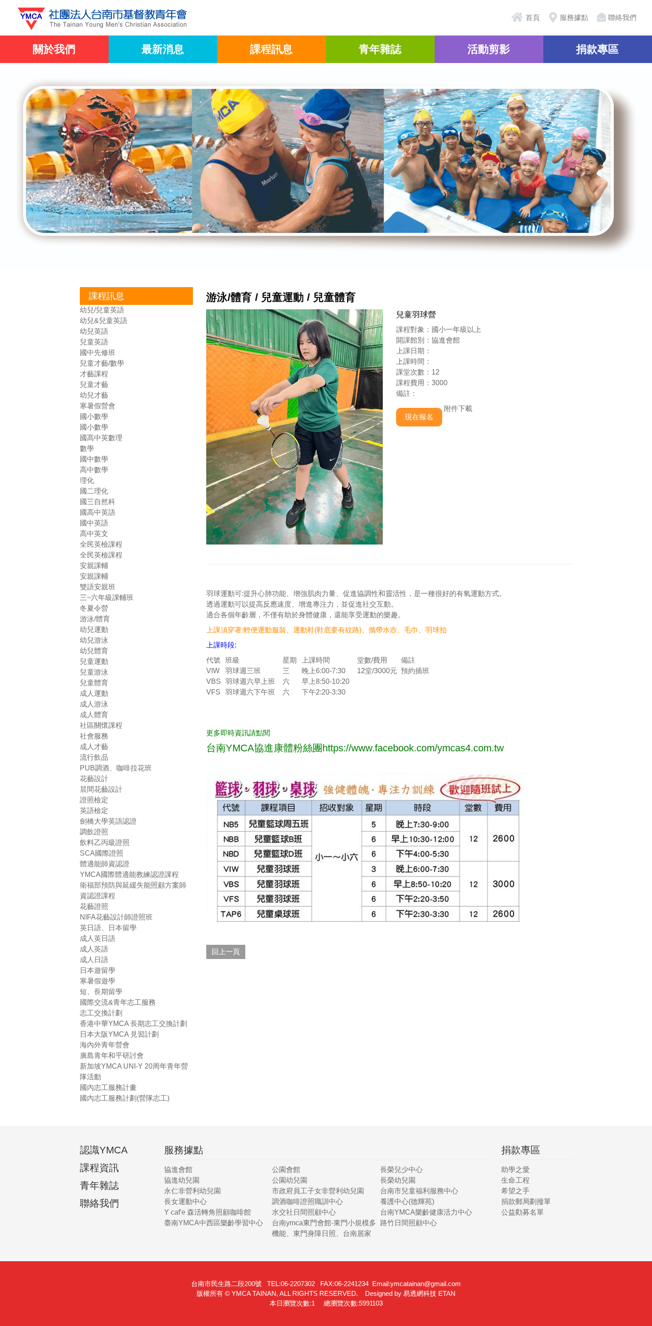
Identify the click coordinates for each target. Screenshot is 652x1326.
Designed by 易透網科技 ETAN (410, 1293)
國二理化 (94, 491)
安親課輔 (94, 565)
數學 (87, 448)
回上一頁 (226, 951)
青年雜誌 (380, 49)
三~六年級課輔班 (107, 597)
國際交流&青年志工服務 (118, 1002)
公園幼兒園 (289, 1180)
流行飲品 (94, 757)
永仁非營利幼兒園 (192, 1191)
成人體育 (94, 714)
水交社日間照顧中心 (304, 1212)
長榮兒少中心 (401, 1169)
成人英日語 (97, 938)
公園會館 (286, 1169)
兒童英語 (94, 342)
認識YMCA (104, 1150)
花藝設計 (94, 778)
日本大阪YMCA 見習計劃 (119, 1034)
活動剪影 (488, 49)
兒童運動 (94, 661)
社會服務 (94, 736)
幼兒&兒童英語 (103, 320)
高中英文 (94, 533)
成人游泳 (94, 704)
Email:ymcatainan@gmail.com (416, 1283)
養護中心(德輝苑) (407, 1201)
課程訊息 (271, 49)
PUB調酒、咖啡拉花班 (116, 768)
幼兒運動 (94, 629)
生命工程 (515, 1180)
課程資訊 (99, 1167)
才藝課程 (94, 374)
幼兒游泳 (94, 640)
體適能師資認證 (105, 864)
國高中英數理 (101, 438)
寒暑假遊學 (97, 981)
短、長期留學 (101, 991)
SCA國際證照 (101, 853)
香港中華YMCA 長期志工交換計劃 (133, 1023)
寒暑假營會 (97, 406)
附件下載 (458, 408)
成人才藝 (94, 746)
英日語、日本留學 (108, 927)
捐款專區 (597, 49)
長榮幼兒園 (398, 1180)
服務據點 (574, 17)
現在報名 (419, 417)
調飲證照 (94, 832)
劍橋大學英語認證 (108, 821)
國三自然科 (97, 501)
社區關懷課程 (101, 725)
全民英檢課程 (101, 544)
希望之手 (515, 1191)
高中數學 (94, 470)
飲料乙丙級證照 (105, 842)
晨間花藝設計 (101, 789)
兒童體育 (94, 683)
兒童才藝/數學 (102, 363)
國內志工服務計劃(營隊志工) (124, 1098)
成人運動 (94, 693)
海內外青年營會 (105, 1045)
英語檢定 (94, 810)
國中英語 (94, 523)
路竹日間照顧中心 (408, 1223)
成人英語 (94, 949)
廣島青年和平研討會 (112, 1055)
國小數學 (94, 416)
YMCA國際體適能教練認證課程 (129, 874)
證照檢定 (94, 800)
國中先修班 (97, 352)
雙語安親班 (97, 587)
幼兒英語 (94, 331)
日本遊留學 (97, 970)
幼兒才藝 (94, 395)
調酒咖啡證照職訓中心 (307, 1201)
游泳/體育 (95, 619)
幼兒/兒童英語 (102, 310)
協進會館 (178, 1169)
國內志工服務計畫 (108, 1087)
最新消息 (162, 49)
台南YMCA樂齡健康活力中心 (426, 1212)
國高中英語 (97, 512)
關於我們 (54, 49)
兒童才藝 (94, 384)
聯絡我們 (622, 17)
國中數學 (94, 459)
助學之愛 (515, 1169)
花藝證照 (94, 906)
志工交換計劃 (101, 1013)
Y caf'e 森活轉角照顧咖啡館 (207, 1212)
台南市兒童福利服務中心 (419, 1191)
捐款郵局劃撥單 (526, 1201)
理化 (87, 480)
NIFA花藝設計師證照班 (116, 917)
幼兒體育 (94, 651)
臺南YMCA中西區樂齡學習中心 (213, 1223)
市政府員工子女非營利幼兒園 (318, 1191)
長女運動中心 (185, 1201)
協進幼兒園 (182, 1180)
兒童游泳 (94, 672)
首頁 (532, 17)
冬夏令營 (94, 608)
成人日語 (94, 959)
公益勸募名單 (522, 1212)
